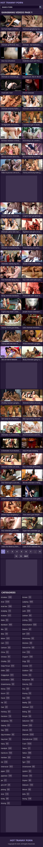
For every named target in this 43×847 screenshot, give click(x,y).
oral (26, 652)
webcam (27, 785)
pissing (26, 693)
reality (26, 702)
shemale (27, 734)
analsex (6, 615)
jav (3, 780)
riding (26, 712)
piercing (27, 684)
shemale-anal (29, 739)
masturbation (29, 625)
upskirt (26, 771)
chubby (5, 661)
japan (5, 771)
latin (26, 611)
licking (27, 620)
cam (4, 643)
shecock (27, 730)
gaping (5, 725)
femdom (6, 716)
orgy (25, 661)
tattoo (26, 753)
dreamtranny (7, 684)
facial (5, 698)
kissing (5, 803)
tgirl (26, 762)
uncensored (28, 767)
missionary (28, 638)
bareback (6, 625)
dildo (5, 670)
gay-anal (6, 739)
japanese (6, 776)
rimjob (26, 716)
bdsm (5, 638)
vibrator (27, 776)
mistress (27, 643)
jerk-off (5, 785)
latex (26, 606)
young (26, 799)
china (4, 652)
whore (26, 789)
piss (25, 689)
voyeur (26, 780)
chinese (5, 657)
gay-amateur (7, 734)
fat (4, 702)
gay (4, 730)
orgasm (27, 657)
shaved (27, 725)
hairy (4, 744)
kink (4, 794)
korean (26, 597)
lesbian (26, 615)
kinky (4, 799)
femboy (5, 712)
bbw (4, 634)
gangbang (6, 721)
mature (26, 629)
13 (21, 556)
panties (26, 675)
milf (25, 634)
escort (5, 693)
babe (4, 620)
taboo (26, 748)
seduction (27, 721)
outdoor (27, 670)
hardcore (6, 753)
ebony (5, 689)
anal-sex (6, 606)
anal (5, 602)
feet (4, 707)
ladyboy (27, 602)
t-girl (26, 744)
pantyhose (27, 680)
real (26, 698)
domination (7, 680)
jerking (5, 789)
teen (26, 757)
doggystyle (7, 675)
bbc (4, 629)
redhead (27, 707)
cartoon (5, 647)
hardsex (5, 757)
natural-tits (28, 647)
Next (26, 556)
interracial (6, 767)
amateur (6, 597)
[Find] (40, 7)
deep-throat (7, 666)
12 (16, 556)
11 (40, 552)
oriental (27, 666)
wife (25, 794)
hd (4, 762)
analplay (6, 611)
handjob (6, 748)
